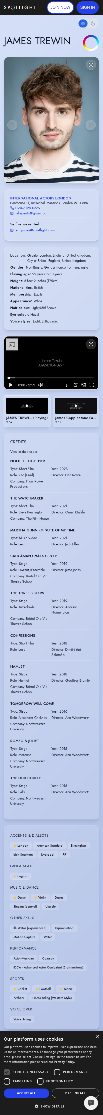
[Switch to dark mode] (88, 23)
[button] (87, 7)
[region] (51, 362)
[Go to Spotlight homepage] (20, 7)
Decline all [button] (75, 1093)
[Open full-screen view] (91, 65)
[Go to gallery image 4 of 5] (55, 170)
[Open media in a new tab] (75, 384)
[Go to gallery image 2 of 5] (50, 170)
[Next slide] (91, 125)
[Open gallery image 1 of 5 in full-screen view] (51, 120)
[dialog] (51, 1073)
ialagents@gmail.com (33, 213)
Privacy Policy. (64, 1062)
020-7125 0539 (27, 207)
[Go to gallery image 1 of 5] (46, 170)
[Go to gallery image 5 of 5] (57, 170)
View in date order (24, 451)
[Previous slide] (12, 125)
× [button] (97, 1036)
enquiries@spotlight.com (35, 230)
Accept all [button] (26, 1093)
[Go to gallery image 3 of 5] (53, 170)
